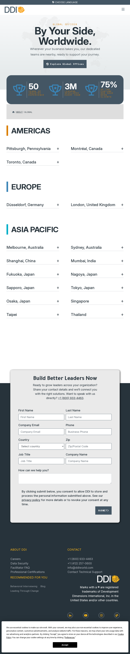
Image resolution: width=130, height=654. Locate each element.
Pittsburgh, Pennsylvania (28, 148)
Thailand (78, 314)
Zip (68, 439)
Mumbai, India (83, 261)
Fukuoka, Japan (20, 274)
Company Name (76, 454)
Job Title (24, 454)
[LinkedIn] (70, 615)
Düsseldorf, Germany (25, 204)
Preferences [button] (70, 637)
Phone (70, 425)
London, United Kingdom (93, 204)
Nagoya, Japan (84, 274)
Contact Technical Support (85, 572)
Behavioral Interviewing (23, 586)
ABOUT (19, 112)
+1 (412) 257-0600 (80, 563)
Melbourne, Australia (24, 247)
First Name (25, 410)
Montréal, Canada (86, 148)
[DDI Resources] (117, 615)
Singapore (80, 301)
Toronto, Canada (21, 162)
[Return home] (13, 112)
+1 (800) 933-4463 (70, 398)
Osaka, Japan (18, 301)
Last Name (73, 410)
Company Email (28, 425)
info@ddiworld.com (80, 567)
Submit (102, 510)
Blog (42, 586)
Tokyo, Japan (82, 287)
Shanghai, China (21, 261)
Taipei (11, 314)
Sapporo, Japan (20, 287)
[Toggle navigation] (123, 9)
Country (23, 439)
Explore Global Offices (67, 64)
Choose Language (66, 2)
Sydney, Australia (86, 247)
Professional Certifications (27, 572)
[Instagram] (101, 615)
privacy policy (31, 500)
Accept (65, 645)
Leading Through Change (24, 591)
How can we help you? (33, 470)
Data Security (19, 563)
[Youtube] (85, 615)
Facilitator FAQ (20, 567)
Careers (15, 559)
